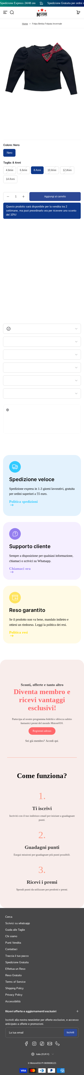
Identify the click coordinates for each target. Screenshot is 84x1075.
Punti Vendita (13, 942)
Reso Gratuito (13, 975)
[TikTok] (42, 1043)
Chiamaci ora (20, 569)
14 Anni (10, 179)
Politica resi (18, 632)
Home (25, 23)
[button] (12, 12)
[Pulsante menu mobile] (5, 12)
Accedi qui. (52, 740)
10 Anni (52, 170)
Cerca (8, 917)
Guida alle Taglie (15, 929)
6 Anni (23, 170)
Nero (9, 152)
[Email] (49, 1043)
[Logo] (42, 12)
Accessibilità (12, 1001)
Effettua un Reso (15, 969)
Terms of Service (15, 981)
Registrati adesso (42, 730)
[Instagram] (34, 1043)
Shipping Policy (14, 988)
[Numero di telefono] (57, 1043)
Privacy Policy (13, 994)
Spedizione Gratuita (17, 962)
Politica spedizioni (23, 502)
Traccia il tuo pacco (17, 956)
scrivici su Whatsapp (37, 561)
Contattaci (11, 949)
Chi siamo (11, 936)
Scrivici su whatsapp (17, 923)
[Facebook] (26, 1043)
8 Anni (37, 170)
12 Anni (67, 170)
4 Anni (9, 170)
